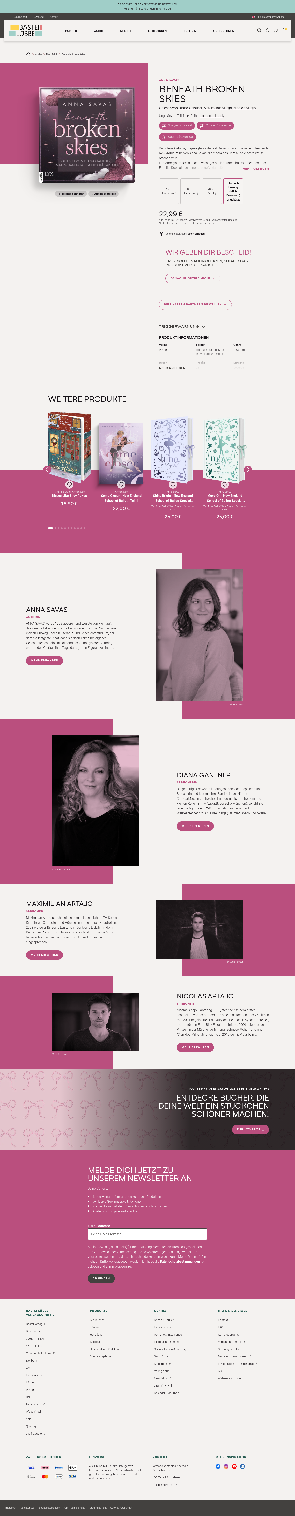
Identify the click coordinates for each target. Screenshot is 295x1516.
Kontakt (54, 17)
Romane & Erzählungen (168, 1334)
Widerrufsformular (229, 1378)
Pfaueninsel (33, 1411)
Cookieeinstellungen (121, 1507)
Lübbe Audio (34, 1375)
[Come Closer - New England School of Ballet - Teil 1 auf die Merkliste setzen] (121, 453)
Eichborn (31, 1360)
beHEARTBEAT (35, 1338)
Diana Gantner (190, 108)
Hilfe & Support (19, 17)
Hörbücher (96, 1334)
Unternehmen (223, 31)
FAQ (220, 1327)
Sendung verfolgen (229, 1349)
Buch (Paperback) (190, 191)
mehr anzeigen (255, 168)
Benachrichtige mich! (190, 278)
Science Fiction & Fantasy (170, 1349)
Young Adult (161, 1371)
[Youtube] (234, 1466)
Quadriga (32, 1426)
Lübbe (30, 1382)
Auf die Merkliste (105, 194)
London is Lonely (212, 116)
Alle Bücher (97, 1320)
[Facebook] (218, 1466)
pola (28, 1419)
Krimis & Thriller (164, 1320)
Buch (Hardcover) (168, 191)
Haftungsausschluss (48, 1507)
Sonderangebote (100, 1356)
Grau (29, 1367)
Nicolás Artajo (244, 108)
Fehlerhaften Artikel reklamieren (238, 1363)
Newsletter (38, 17)
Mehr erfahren (44, 660)
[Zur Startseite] (28, 54)
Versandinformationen (232, 1341)
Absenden (101, 1278)
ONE (28, 1397)
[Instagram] (226, 1466)
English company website (270, 17)
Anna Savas (169, 80)
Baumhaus (33, 1331)
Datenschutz (27, 1507)
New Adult (52, 54)
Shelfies (95, 1341)
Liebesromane (163, 1327)
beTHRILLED (34, 1346)
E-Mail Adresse (99, 1226)
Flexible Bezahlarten (165, 1484)
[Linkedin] (242, 1466)
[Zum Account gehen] (267, 30)
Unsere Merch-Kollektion (105, 1349)
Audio (38, 54)
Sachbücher (161, 1356)
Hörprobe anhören (72, 193)
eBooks (94, 1327)
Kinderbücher (162, 1363)
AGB (221, 1371)
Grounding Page (98, 1507)
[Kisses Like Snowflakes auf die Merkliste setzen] (69, 448)
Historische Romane (166, 1341)
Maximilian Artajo (218, 108)
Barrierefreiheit (78, 1507)
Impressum (11, 1507)
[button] (69, 465)
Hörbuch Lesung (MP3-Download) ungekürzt (233, 191)
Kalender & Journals (166, 1393)
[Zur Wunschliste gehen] (275, 30)
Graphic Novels (163, 1385)
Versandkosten (220, 220)
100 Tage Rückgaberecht (168, 1477)
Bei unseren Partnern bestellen (193, 304)
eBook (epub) (212, 191)
